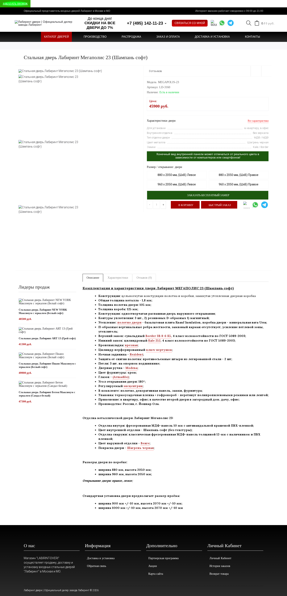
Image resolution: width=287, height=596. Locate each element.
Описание (93, 277)
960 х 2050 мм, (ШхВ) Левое (177, 184)
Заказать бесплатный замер (208, 195)
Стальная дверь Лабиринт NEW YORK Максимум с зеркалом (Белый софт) (43, 311)
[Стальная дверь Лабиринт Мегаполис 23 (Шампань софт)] (60, 70)
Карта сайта (155, 573)
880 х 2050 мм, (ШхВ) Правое (238, 175)
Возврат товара (219, 573)
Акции (152, 566)
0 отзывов (155, 71)
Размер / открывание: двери (164, 167)
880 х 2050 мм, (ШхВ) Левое (177, 175)
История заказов (219, 566)
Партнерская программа (163, 558)
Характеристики (118, 277)
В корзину (185, 205)
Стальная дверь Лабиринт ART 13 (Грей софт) (47, 338)
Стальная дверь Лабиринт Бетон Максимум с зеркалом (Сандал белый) (47, 394)
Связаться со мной (190, 23)
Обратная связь (96, 566)
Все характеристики (258, 120)
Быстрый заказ (220, 205)
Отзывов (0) (144, 277)
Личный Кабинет (220, 558)
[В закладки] (256, 71)
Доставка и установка (101, 558)
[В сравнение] (266, 71)
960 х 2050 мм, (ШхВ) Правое (238, 184)
